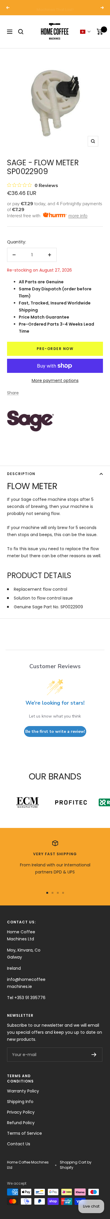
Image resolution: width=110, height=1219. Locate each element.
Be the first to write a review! (55, 731)
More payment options (55, 380)
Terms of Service (24, 1133)
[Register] (94, 1055)
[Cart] (100, 32)
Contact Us (18, 1144)
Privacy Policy (21, 1112)
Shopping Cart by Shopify (76, 1165)
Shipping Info (20, 1101)
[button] (85, 31)
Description (21, 473)
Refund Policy (21, 1123)
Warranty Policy (23, 1091)
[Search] (20, 31)
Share (13, 393)
